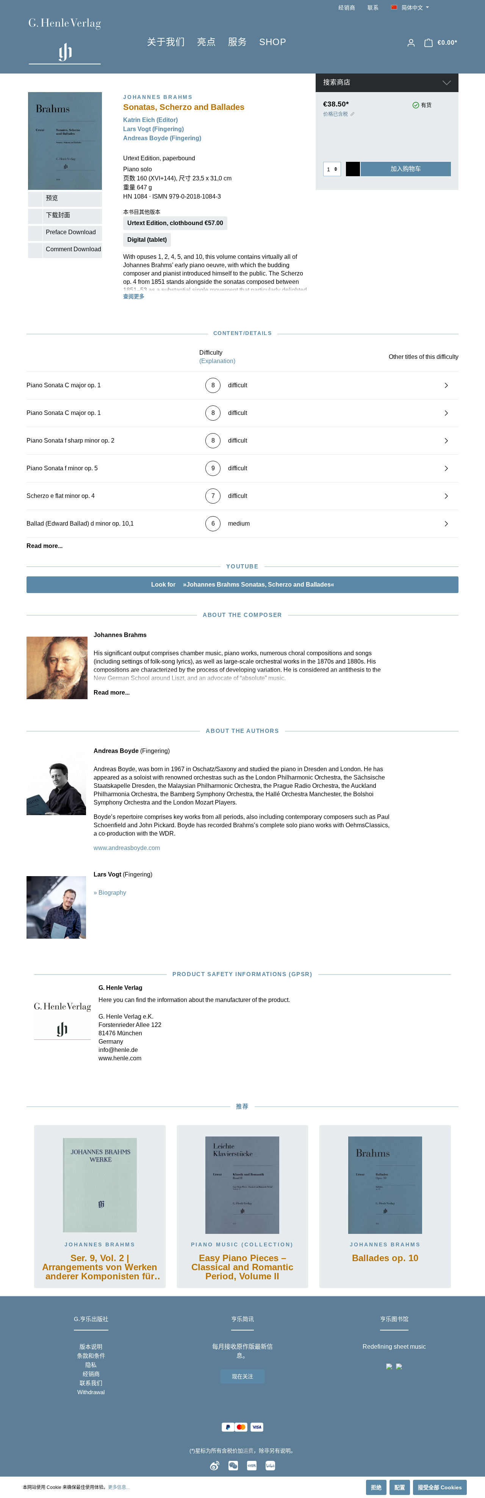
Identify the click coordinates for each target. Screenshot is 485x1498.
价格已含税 (335, 114)
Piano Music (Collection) (242, 1244)
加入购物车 (406, 169)
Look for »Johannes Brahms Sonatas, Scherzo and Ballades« (242, 584)
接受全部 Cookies (440, 1487)
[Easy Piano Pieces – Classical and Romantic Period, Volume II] (242, 1185)
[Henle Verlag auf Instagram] (454, 8)
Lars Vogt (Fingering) (153, 129)
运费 (248, 1451)
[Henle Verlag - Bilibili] (270, 1465)
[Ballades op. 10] (385, 1185)
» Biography (110, 892)
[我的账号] (411, 43)
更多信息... (119, 1487)
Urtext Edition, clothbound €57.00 (175, 223)
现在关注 (242, 1376)
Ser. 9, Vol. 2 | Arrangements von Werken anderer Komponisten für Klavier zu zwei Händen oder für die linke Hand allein (99, 1268)
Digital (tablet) (147, 239)
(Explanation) (217, 361)
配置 (399, 1487)
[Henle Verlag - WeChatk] (233, 1465)
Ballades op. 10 (385, 1258)
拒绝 (376, 1487)
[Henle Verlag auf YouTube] (443, 8)
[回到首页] (76, 41)
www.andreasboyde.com (127, 848)
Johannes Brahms (99, 1244)
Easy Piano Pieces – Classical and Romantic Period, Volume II (242, 1267)
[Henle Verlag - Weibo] (214, 1465)
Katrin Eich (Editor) (150, 120)
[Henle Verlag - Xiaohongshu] (251, 1465)
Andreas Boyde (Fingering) (162, 138)
